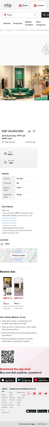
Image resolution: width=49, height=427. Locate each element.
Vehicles (7, 23)
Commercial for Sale (21, 30)
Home (2, 30)
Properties (9, 30)
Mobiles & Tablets (29, 23)
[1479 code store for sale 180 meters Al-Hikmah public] (18, 293)
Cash (19, 187)
